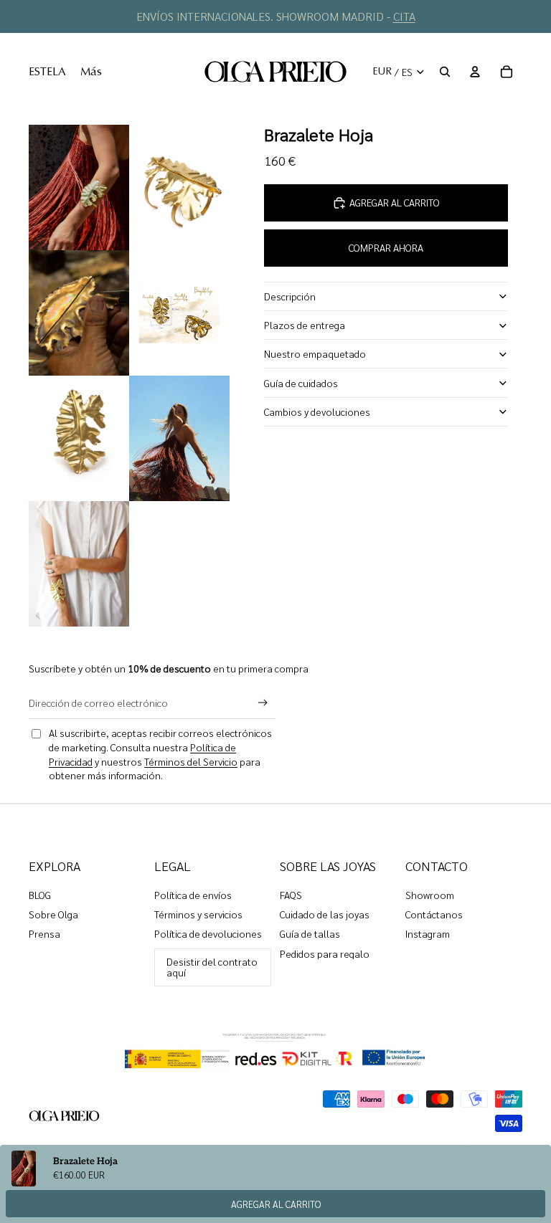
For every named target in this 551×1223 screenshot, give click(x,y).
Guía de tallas (310, 933)
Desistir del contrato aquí (212, 967)
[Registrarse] (263, 702)
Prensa (44, 933)
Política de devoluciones (208, 933)
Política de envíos (193, 894)
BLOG (40, 894)
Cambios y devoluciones (317, 411)
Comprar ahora (386, 247)
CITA (404, 16)
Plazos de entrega (304, 324)
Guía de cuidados (301, 382)
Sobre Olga (53, 914)
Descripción (290, 296)
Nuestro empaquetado (315, 353)
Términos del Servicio (190, 761)
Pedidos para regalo (324, 953)
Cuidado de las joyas (324, 914)
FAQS (291, 894)
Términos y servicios (198, 914)
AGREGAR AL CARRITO (276, 1204)
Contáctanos (434, 914)
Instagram (427, 933)
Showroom (429, 894)
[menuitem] (47, 71)
